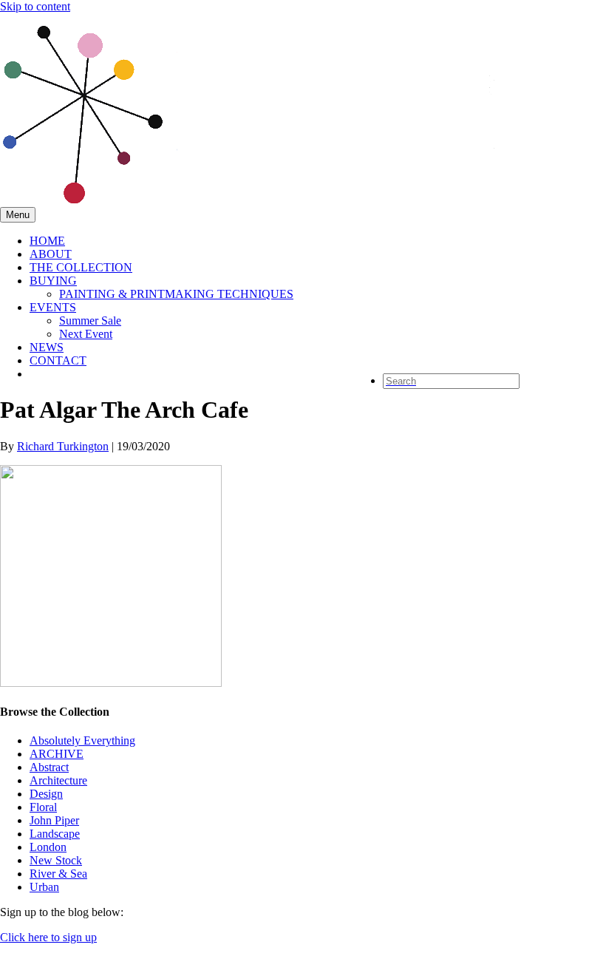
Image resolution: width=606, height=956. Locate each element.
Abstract (49, 767)
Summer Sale (90, 320)
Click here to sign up (48, 937)
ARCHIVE (57, 753)
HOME (47, 240)
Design (46, 793)
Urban (44, 887)
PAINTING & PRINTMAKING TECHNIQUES (176, 294)
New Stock (56, 860)
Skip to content (35, 6)
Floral (43, 807)
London (48, 847)
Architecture (58, 780)
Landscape (55, 833)
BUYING (53, 280)
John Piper (54, 820)
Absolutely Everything (82, 740)
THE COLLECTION (81, 267)
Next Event (85, 334)
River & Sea (58, 873)
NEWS (47, 347)
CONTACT (58, 360)
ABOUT (51, 254)
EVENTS (53, 307)
